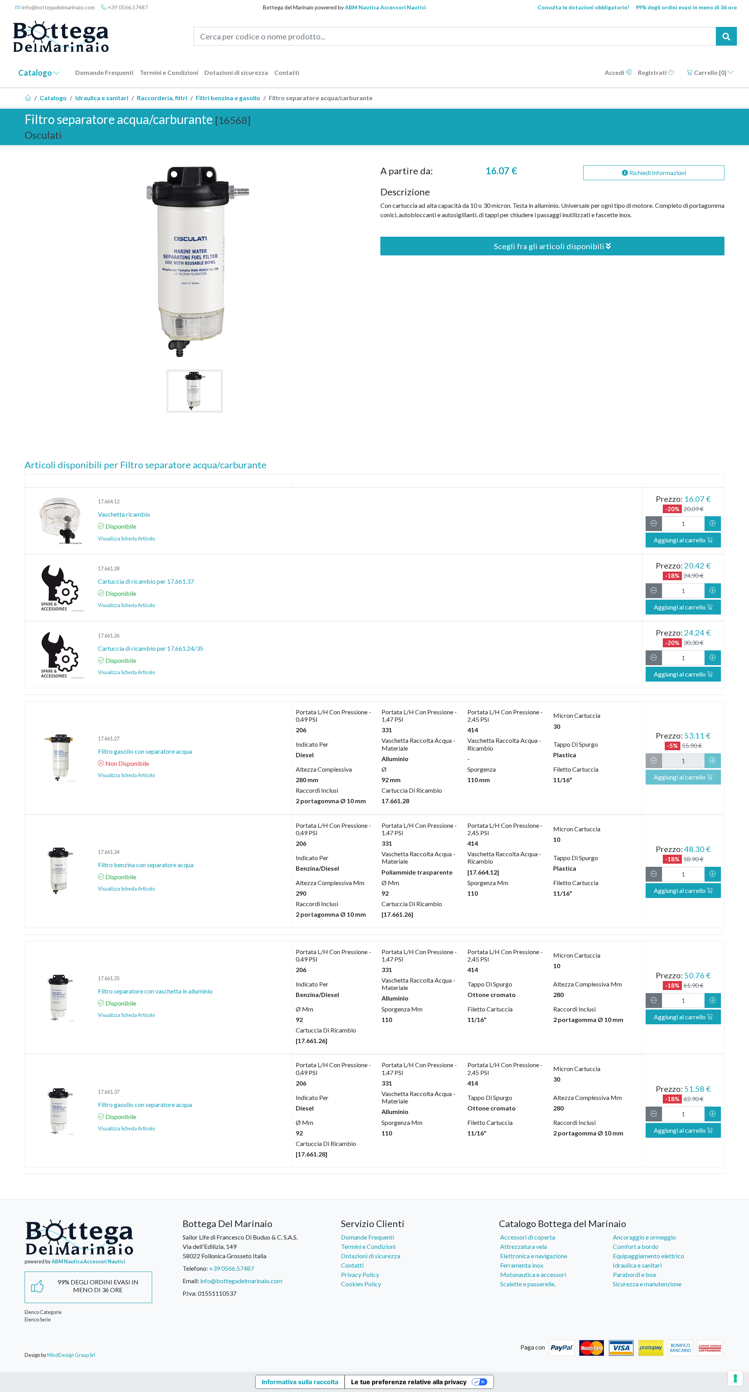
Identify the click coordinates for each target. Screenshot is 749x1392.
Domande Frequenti (104, 72)
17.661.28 (108, 568)
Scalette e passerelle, (528, 1284)
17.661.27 (108, 738)
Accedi (615, 72)
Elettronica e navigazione (533, 1255)
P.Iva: (190, 1293)
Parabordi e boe (634, 1274)
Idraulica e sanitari (101, 97)
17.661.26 (108, 635)
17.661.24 (108, 852)
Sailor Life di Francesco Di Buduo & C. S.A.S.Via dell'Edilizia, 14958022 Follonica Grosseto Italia (240, 1246)
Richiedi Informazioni (657, 172)
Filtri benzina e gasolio (228, 97)
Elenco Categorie (43, 1312)
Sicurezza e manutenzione (647, 1284)
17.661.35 (108, 978)
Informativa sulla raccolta (300, 1382)
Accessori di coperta (527, 1237)
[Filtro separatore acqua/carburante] (195, 391)
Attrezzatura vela (523, 1246)
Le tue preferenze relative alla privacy (409, 1382)
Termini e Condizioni (169, 72)
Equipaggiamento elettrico (648, 1255)
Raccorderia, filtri (162, 97)
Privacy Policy (360, 1274)
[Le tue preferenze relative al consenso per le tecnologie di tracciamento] (735, 1378)
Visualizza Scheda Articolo (126, 538)
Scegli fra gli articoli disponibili (550, 246)
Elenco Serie (38, 1319)
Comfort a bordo (635, 1246)
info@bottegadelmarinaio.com (58, 7)
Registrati (653, 72)
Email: (191, 1280)
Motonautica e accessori (533, 1274)
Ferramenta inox (521, 1265)
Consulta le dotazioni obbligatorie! (583, 7)
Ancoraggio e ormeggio (644, 1237)
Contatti (286, 72)
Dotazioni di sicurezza (236, 72)
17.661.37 (108, 1092)
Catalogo (35, 72)
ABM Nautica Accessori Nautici (385, 7)
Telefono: (195, 1268)
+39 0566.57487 (127, 7)
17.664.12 (108, 501)
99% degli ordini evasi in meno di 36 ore (686, 7)
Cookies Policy (361, 1284)
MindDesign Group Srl (71, 1355)
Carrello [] (710, 72)
